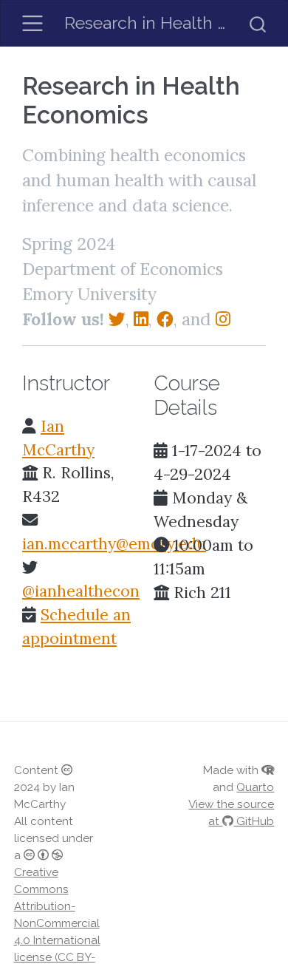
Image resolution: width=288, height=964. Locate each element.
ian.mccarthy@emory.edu (114, 544)
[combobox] (258, 23)
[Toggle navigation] (33, 23)
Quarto (255, 787)
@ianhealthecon (81, 591)
